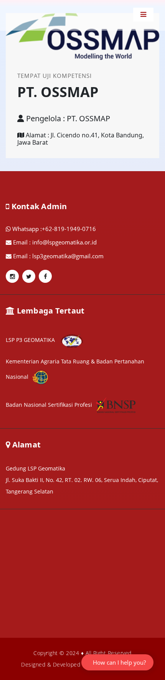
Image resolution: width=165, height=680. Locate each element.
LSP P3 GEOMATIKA (31, 339)
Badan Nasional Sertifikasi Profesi (49, 404)
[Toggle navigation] (143, 14)
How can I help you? (119, 662)
